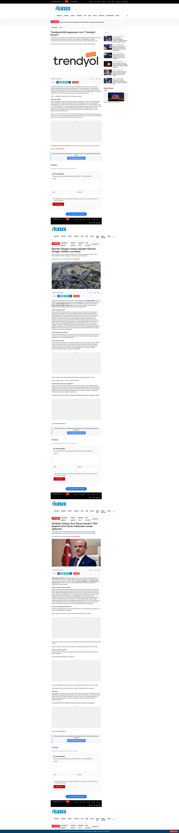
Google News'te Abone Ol (77, 158)
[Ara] (125, 32)
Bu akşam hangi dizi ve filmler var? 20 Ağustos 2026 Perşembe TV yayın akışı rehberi (119, 48)
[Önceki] (125, 22)
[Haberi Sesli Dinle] (91, 79)
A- (94, 78)
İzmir (89, 15)
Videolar (104, 1)
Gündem (66, 15)
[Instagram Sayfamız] (121, 2)
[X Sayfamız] (117, 2)
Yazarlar (108, 1)
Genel (60, 27)
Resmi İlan (101, 15)
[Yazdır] (99, 79)
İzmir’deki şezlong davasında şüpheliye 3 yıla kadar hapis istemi (81, 244)
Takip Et (76, 82)
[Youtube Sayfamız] (126, 2)
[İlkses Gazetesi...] (63, 8)
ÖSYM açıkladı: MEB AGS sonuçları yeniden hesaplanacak (89, 244)
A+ (96, 78)
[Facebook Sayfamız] (119, 2)
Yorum (55, 178)
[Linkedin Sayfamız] (124, 2)
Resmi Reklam (110, 15)
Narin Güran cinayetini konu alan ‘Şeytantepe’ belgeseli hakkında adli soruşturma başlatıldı (65, 244)
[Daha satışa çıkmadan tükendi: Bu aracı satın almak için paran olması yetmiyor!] (108, 55)
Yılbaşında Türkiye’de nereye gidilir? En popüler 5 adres (84, 395)
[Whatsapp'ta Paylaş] (63, 82)
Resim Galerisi (98, 1)
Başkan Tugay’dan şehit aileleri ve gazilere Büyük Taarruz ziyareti (77, 22)
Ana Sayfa (55, 27)
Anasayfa (91, 1)
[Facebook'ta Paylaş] (57, 82)
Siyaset (73, 15)
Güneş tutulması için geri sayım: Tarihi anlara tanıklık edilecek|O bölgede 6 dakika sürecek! (120, 65)
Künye (113, 1)
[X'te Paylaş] (60, 82)
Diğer (117, 15)
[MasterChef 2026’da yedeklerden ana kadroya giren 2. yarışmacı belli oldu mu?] (108, 81)
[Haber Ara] (127, 16)
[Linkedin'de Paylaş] (69, 82)
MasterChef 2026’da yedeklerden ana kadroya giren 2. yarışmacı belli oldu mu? (120, 82)
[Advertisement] (103, 8)
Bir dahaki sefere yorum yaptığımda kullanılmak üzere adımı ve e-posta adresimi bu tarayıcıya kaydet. (76, 199)
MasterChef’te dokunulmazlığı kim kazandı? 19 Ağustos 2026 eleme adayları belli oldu (120, 40)
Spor (85, 15)
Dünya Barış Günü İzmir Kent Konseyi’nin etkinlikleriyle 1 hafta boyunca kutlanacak (96, 244)
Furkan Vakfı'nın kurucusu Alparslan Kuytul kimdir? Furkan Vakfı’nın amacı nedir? (120, 73)
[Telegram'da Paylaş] (66, 82)
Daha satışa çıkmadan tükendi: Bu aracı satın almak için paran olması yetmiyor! (119, 56)
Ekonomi (79, 15)
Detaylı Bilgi (107, 831)
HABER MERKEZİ (91, 44)
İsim (54, 192)
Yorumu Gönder (58, 204)
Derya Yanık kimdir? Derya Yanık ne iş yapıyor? (82, 703)
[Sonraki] (127, 22)
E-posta (79, 192)
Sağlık (95, 15)
